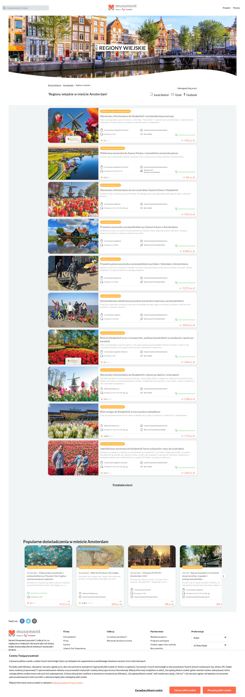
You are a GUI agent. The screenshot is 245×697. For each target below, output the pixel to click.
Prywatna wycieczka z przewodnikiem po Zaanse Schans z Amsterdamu (139, 226)
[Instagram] (34, 621)
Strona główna (54, 85)
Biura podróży (156, 648)
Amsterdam (68, 85)
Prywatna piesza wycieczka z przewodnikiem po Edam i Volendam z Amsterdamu (144, 263)
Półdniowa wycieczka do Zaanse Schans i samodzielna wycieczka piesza (139, 153)
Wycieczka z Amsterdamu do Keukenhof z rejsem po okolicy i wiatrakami (139, 374)
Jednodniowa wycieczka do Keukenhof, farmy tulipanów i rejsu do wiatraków (142, 448)
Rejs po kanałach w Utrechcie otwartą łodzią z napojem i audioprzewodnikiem (200, 575)
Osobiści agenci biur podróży (163, 644)
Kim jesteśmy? (69, 637)
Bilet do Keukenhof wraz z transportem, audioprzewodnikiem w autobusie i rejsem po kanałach (147, 339)
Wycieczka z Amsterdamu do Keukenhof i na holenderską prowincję (137, 116)
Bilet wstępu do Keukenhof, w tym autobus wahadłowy (130, 411)
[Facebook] (22, 621)
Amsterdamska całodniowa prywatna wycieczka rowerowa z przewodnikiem (142, 300)
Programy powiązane (159, 640)
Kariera (66, 644)
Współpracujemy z (158, 637)
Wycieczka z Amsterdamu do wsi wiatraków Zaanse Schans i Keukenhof (139, 190)
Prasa (65, 640)
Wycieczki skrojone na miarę (119, 640)
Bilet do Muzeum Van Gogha (99, 572)
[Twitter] (28, 621)
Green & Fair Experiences (74, 648)
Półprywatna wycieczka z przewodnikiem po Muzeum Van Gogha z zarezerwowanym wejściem (46, 575)
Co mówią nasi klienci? (117, 637)
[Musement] (122, 8)
